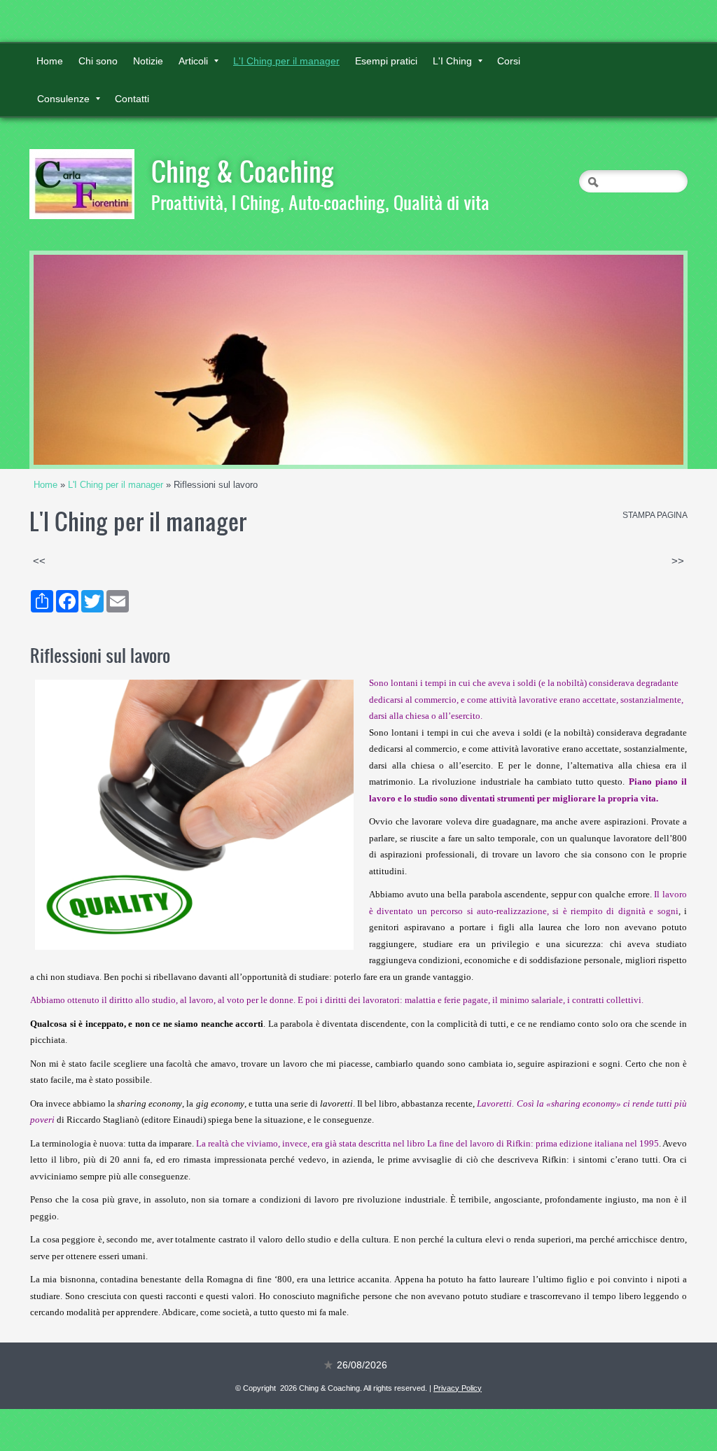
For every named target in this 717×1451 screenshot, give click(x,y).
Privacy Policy (457, 1388)
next (644, 359)
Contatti (132, 98)
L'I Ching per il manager (286, 60)
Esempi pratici (386, 60)
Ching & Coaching (242, 171)
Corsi (508, 60)
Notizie (148, 60)
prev (73, 359)
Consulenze (63, 98)
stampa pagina (655, 515)
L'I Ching (452, 60)
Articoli (193, 60)
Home (49, 60)
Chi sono (98, 60)
